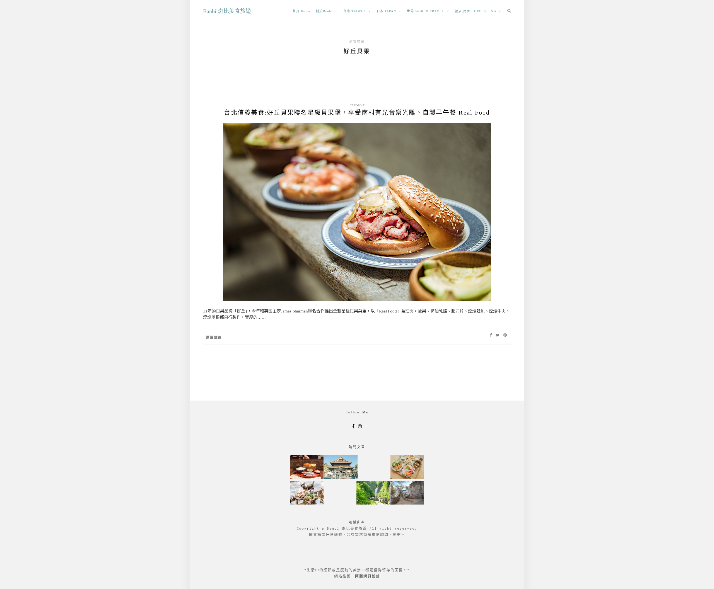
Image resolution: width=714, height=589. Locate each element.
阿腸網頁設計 (367, 576)
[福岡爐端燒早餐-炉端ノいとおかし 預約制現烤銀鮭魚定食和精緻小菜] (307, 467)
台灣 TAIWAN (354, 11)
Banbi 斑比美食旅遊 (227, 11)
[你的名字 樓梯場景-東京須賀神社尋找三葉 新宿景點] (407, 493)
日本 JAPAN (386, 11)
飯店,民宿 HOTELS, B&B (475, 11)
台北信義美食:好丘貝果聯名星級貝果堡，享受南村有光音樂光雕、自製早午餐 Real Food (357, 112)
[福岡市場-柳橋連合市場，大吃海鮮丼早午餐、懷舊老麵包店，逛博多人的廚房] (407, 467)
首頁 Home (301, 11)
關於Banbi (324, 11)
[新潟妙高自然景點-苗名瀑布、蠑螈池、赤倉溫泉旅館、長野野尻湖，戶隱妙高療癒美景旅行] (373, 493)
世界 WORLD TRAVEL (425, 11)
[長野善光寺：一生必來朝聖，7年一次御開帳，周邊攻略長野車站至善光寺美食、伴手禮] (341, 467)
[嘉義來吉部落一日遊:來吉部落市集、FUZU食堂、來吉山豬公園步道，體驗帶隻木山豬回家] (307, 493)
